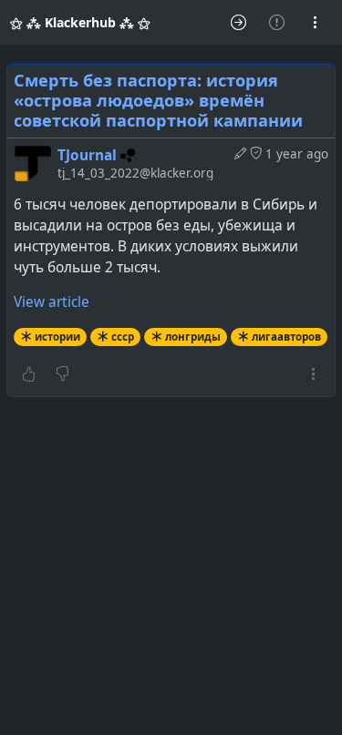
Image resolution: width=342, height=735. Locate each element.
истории (57, 336)
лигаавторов (286, 336)
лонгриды (193, 336)
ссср (122, 336)
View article (51, 301)
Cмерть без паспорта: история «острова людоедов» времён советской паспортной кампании (158, 100)
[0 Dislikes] (62, 374)
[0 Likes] (29, 374)
